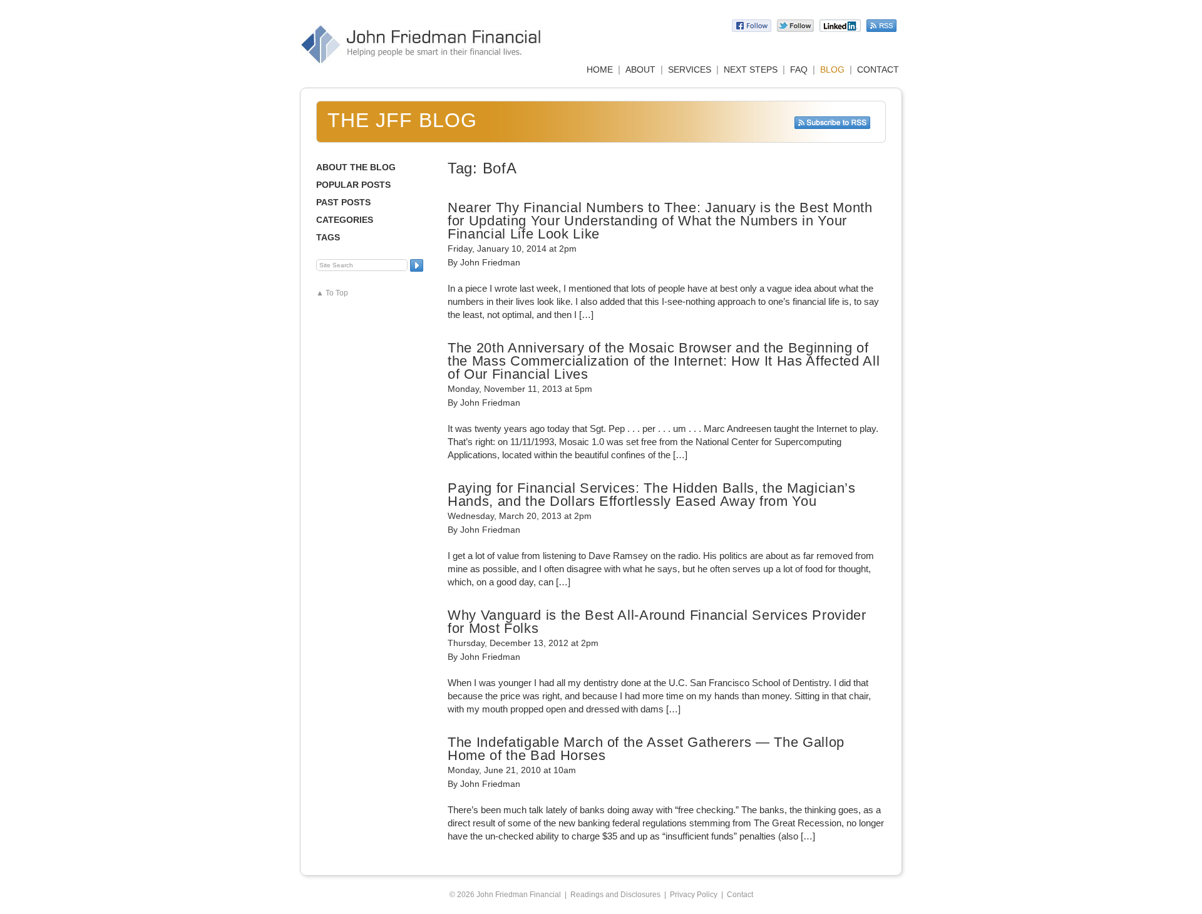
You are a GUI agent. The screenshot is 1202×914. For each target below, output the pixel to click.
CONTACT (878, 69)
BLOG (832, 69)
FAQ (799, 69)
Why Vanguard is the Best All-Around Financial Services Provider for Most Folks (657, 621)
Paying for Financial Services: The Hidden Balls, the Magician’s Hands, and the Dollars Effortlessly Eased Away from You (652, 494)
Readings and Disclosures (615, 894)
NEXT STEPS (751, 69)
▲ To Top (332, 293)
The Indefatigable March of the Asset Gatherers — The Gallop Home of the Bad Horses (646, 748)
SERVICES (689, 69)
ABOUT (640, 69)
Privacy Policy (693, 894)
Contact (740, 894)
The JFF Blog (402, 120)
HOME (600, 69)
